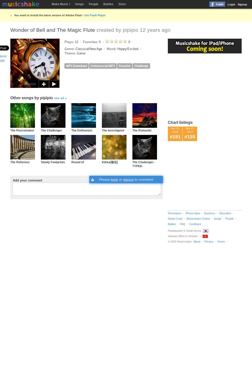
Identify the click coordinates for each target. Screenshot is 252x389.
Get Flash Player (95, 15)
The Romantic (142, 130)
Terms (221, 241)
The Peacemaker (22, 130)
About (196, 241)
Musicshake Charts (198, 218)
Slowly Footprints (53, 162)
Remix (30, 84)
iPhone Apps (193, 213)
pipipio (130, 30)
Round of (77, 162)
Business (209, 213)
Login (231, 4)
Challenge (141, 66)
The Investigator (113, 130)
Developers (175, 213)
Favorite (124, 66)
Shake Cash (175, 218)
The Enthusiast (81, 130)
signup (128, 179)
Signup (242, 4)
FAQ (182, 224)
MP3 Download (76, 66)
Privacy (208, 241)
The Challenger (51, 130)
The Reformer (20, 162)
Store (122, 4)
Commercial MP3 (103, 66)
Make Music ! (61, 4)
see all (59, 98)
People (93, 4)
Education (225, 213)
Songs (79, 4)
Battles (108, 4)
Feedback (195, 224)
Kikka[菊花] (110, 162)
